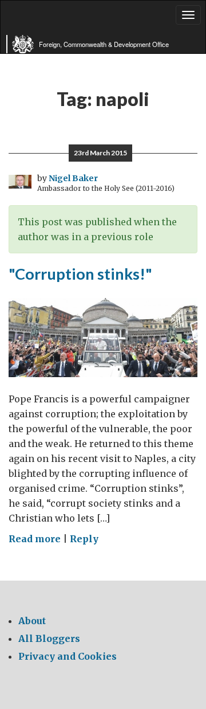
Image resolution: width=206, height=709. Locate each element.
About (32, 620)
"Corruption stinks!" (80, 273)
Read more (35, 539)
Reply (84, 539)
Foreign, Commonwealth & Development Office (104, 44)
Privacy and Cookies (67, 656)
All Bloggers (49, 638)
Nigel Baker (73, 178)
